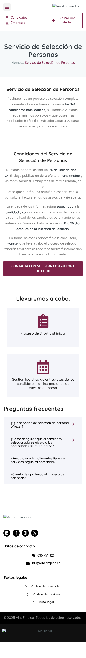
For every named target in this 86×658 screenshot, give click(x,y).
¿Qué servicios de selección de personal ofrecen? (40, 424)
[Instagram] (25, 533)
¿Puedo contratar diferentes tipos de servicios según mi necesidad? (38, 460)
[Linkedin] (6, 533)
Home (16, 63)
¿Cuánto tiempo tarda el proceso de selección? (37, 476)
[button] (7, 7)
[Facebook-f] (16, 533)
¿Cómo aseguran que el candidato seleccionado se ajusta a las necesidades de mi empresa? (36, 442)
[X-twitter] (34, 533)
